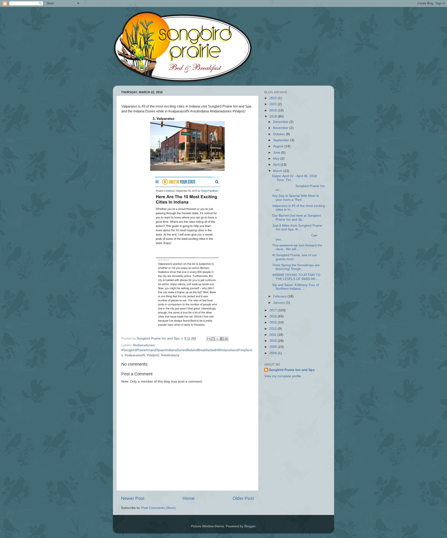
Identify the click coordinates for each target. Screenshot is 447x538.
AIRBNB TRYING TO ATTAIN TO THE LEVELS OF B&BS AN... (296, 276)
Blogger (249, 526)
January (279, 302)
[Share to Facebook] (222, 338)
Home (189, 498)
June (277, 152)
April (277, 164)
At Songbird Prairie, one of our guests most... (294, 257)
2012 (273, 328)
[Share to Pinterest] (226, 338)
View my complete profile (282, 376)
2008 (273, 353)
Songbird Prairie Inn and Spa (292, 370)
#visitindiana (170, 355)
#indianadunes (144, 345)
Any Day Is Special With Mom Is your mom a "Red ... (295, 197)
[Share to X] (217, 338)
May (276, 158)
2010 (273, 341)
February (280, 296)
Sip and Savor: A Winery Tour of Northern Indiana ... (295, 286)
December (281, 122)
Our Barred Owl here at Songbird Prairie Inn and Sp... (296, 217)
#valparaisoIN (135, 355)
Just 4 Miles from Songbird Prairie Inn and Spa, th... (297, 227)
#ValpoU (153, 355)
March (278, 171)
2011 (273, 334)
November (281, 128)
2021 (273, 104)
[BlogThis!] (213, 338)
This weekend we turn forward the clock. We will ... (297, 247)
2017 (273, 310)
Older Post (243, 498)
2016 (273, 316)
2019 (273, 110)
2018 (273, 116)
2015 (273, 322)
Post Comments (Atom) (158, 508)
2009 (273, 347)
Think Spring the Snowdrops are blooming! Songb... (296, 267)
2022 (273, 98)
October (279, 134)
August (278, 146)
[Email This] (208, 338)
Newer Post (132, 498)
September (281, 140)
